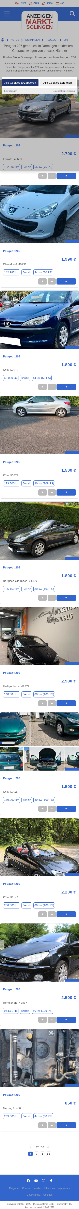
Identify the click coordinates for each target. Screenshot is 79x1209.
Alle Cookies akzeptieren (20, 82)
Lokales (37, 1188)
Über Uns (49, 1188)
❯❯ (49, 1153)
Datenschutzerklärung (64, 91)
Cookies (47, 1194)
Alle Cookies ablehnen (57, 82)
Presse (26, 1188)
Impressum (64, 1188)
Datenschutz (34, 1194)
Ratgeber (14, 1188)
